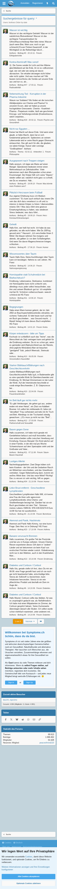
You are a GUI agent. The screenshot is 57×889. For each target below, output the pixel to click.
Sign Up (29, 683)
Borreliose (47, 514)
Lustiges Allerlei (17, 461)
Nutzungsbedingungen (32, 847)
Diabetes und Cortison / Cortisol (25, 565)
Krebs (45, 327)
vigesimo (13, 700)
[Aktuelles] (47, 3)
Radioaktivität (15, 87)
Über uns (6, 847)
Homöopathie (15, 300)
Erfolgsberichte (15, 56)
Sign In (11, 683)
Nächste (29, 621)
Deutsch (18, 843)
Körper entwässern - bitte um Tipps (26, 333)
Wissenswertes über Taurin (22, 253)
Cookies (7, 843)
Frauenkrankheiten (17, 394)
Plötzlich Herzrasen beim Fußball (25, 192)
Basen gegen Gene (19, 429)
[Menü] (4, 3)
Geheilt (12, 224)
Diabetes (46, 588)
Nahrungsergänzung (18, 268)
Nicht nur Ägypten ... (19, 129)
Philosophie (14, 154)
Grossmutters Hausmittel (19, 359)
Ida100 (6, 700)
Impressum (16, 847)
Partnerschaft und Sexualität (21, 423)
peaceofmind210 (47, 743)
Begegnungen (16, 307)
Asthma (47, 529)
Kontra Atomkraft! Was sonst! (23, 62)
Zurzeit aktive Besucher (14, 694)
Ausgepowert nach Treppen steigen (26, 160)
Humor (45, 247)
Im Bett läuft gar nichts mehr (23, 400)
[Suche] (53, 3)
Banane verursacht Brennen (23, 536)
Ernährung (48, 559)
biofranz (12, 22)
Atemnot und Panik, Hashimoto (24, 520)
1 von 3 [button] (18, 621)
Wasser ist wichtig (18, 30)
